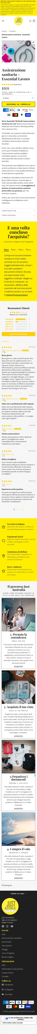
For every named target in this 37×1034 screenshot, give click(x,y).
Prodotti (12, 31)
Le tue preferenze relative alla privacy (21, 1018)
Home (4, 31)
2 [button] (17, 509)
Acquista (18, 666)
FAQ (3, 965)
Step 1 (6, 250)
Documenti (6, 942)
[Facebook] (3, 926)
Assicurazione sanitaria (12, 938)
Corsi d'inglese (8, 953)
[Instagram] (7, 926)
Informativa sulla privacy (12, 969)
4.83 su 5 (23, 312)
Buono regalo (7, 957)
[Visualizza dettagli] (18, 633)
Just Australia (14, 1011)
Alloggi (5, 949)
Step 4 (28, 250)
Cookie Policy (7, 972)
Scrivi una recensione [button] (18, 334)
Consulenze (7, 945)
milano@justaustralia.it (17, 294)
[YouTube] (12, 926)
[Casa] (18, 21)
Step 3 (21, 250)
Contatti (5, 976)
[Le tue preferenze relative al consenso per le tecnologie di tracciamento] (35, 775)
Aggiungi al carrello (19, 104)
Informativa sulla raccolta (13, 1023)
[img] (7, 347)
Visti (3, 934)
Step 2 (13, 250)
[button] (7, 84)
